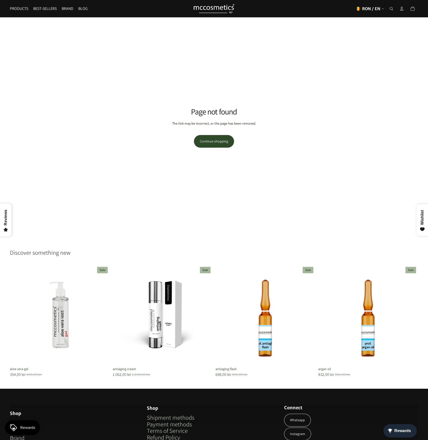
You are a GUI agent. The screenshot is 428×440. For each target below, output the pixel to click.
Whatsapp (297, 420)
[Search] (391, 8)
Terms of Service (167, 431)
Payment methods (169, 424)
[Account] (401, 8)
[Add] (204, 357)
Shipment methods (170, 417)
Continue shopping (214, 141)
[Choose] (102, 357)
